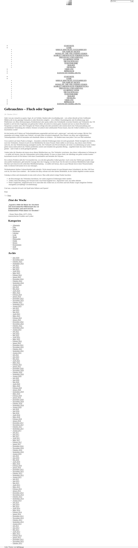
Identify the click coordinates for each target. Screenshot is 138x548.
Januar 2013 (17, 537)
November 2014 (18, 495)
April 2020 (16, 384)
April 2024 (16, 291)
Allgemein (16, 225)
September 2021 (18, 351)
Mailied (71, 65)
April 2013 (16, 532)
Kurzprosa (16, 231)
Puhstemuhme (71, 63)
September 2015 (18, 475)
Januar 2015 (17, 491)
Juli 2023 (16, 308)
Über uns (69, 69)
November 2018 (18, 401)
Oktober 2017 (17, 427)
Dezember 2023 (18, 298)
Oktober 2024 (17, 281)
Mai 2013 (16, 530)
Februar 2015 (17, 489)
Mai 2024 (16, 289)
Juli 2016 (16, 456)
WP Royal (20, 547)
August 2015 (17, 477)
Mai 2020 (16, 382)
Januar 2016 (17, 467)
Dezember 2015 (18, 469)
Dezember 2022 (18, 322)
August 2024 (17, 285)
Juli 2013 (16, 526)
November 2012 (18, 541)
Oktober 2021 (17, 349)
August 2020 (17, 376)
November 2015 (18, 471)
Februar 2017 (17, 442)
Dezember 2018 (18, 399)
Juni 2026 (16, 258)
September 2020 (18, 374)
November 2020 (18, 370)
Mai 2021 (16, 359)
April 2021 (16, 361)
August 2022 (17, 330)
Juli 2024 (16, 287)
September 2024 (18, 283)
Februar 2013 (17, 535)
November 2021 (18, 347)
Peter (9, 195)
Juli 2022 (16, 331)
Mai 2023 (16, 312)
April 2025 (16, 271)
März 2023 (16, 316)
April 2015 (16, 485)
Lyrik (69, 48)
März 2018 (16, 417)
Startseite (69, 46)
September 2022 (18, 328)
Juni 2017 (16, 434)
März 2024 (16, 293)
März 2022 (16, 339)
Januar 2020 (17, 390)
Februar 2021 (17, 364)
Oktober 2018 (17, 403)
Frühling (71, 67)
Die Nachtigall (71, 61)
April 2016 (16, 462)
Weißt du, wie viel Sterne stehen (71, 53)
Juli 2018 (16, 409)
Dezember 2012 (18, 539)
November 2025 (18, 260)
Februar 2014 (17, 512)
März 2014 (16, 510)
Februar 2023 (17, 318)
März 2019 (16, 394)
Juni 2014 (16, 504)
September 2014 (18, 499)
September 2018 (18, 405)
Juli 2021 (16, 355)
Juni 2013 (16, 528)
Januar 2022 (17, 343)
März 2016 (16, 464)
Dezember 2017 (18, 423)
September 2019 (18, 392)
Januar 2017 (17, 444)
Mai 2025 (16, 269)
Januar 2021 (17, 366)
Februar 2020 (17, 388)
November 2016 (18, 448)
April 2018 (16, 415)
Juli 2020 (16, 378)
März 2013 (16, 534)
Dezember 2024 (18, 279)
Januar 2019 (17, 398)
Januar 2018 (17, 421)
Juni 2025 (16, 267)
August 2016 (17, 454)
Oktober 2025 (17, 262)
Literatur (15, 233)
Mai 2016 (16, 460)
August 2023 (17, 306)
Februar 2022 (17, 341)
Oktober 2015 (17, 473)
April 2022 (16, 337)
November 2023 (18, 300)
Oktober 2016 (17, 450)
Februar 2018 (17, 419)
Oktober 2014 (17, 497)
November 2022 (18, 324)
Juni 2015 (16, 481)
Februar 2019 (17, 396)
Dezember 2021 (18, 345)
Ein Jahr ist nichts (71, 51)
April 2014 (16, 508)
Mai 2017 (16, 436)
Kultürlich (3, 6)
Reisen (15, 243)
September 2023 (18, 304)
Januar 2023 (17, 320)
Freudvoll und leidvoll (71, 57)
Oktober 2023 (17, 302)
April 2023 (16, 314)
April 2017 (16, 438)
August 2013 (17, 524)
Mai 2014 (16, 506)
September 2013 (18, 522)
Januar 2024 (17, 296)
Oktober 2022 (17, 326)
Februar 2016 (17, 466)
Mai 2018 (16, 413)
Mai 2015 (16, 483)
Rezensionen (17, 245)
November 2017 (18, 425)
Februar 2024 (17, 295)
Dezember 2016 (18, 446)
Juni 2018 (16, 411)
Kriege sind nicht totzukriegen (71, 50)
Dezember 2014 (18, 493)
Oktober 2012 (17, 543)
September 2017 (18, 429)
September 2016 (18, 452)
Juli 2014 (16, 502)
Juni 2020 (16, 380)
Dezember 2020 (18, 368)
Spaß (14, 247)
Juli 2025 (16, 265)
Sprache (15, 249)
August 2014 (17, 500)
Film (14, 227)
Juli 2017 (16, 432)
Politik (15, 241)
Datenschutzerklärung (69, 73)
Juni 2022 (16, 333)
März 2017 (16, 440)
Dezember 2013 (18, 516)
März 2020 (16, 386)
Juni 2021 (16, 357)
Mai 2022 (16, 335)
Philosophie (17, 239)
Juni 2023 (16, 310)
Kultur (15, 229)
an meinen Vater (71, 59)
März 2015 (16, 487)
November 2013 (18, 518)
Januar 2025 (17, 277)
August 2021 (17, 353)
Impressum (69, 71)
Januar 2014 (17, 514)
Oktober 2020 (17, 372)
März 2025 (16, 273)
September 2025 (18, 263)
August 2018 (17, 407)
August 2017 (17, 431)
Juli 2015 (16, 479)
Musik (15, 237)
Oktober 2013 (17, 520)
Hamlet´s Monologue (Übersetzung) (71, 55)
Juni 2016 (16, 458)
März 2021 (16, 363)
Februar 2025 (17, 275)
